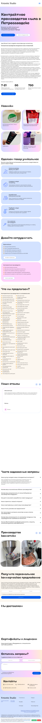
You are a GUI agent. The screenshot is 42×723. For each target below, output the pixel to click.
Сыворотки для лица (8, 310)
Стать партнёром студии (8, 93)
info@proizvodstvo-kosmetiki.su (33, 685)
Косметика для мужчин (8, 308)
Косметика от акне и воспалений (22, 344)
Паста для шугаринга (22, 364)
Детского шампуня (22, 320)
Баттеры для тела (22, 347)
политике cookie (26, 720)
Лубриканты (20, 359)
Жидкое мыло (6, 305)
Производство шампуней (9, 373)
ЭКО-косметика (21, 314)
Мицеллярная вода (7, 307)
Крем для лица (20, 295)
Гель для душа (20, 316)
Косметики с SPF (21, 339)
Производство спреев (22, 306)
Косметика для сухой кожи (23, 325)
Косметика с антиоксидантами (7, 323)
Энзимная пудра (21, 331)
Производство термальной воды (7, 339)
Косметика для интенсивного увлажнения (6, 320)
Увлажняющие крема (8, 325)
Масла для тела (21, 345)
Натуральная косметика (23, 300)
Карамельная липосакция (23, 330)
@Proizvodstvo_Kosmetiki (10, 687)
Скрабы (19, 366)
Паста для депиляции (22, 362)
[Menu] (39, 3)
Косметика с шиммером (23, 349)
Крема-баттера (7, 342)
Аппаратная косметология (6, 371)
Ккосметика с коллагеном (9, 361)
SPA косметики (21, 367)
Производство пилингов (23, 304)
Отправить (21, 597)
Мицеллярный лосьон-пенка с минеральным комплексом (22, 355)
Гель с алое (19, 341)
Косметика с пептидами (23, 312)
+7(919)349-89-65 (21, 684)
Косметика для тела (8, 297)
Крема (18, 357)
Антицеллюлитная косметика (22, 351)
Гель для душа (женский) (8, 299)
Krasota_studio (32, 687)
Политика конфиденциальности (33, 711)
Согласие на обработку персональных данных (13, 594)
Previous (36, 384)
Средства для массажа (22, 322)
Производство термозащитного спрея (8, 313)
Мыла (18, 361)
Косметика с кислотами (23, 333)
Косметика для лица (8, 295)
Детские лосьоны (7, 315)
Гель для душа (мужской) (8, 300)
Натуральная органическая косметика (9, 336)
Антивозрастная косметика (7, 367)
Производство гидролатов (20, 310)
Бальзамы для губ (7, 369)
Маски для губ (6, 317)
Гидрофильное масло (22, 323)
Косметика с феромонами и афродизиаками (23, 337)
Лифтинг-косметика (22, 335)
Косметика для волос (22, 308)
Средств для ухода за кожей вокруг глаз (8, 331)
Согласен (34, 720)
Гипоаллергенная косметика (7, 359)
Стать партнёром (9, 278)
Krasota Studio (8, 3)
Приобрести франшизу (9, 257)
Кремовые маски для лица (9, 349)
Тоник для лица (6, 351)
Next (40, 384)
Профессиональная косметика (21, 298)
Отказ (39, 720)
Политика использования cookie (30, 712)
